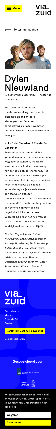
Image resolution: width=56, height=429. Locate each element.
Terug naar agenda (25, 29)
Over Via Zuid (12, 319)
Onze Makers (12, 311)
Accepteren (14, 422)
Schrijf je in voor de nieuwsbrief (25, 331)
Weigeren (12, 415)
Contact (9, 323)
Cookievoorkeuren (15, 339)
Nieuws (9, 315)
